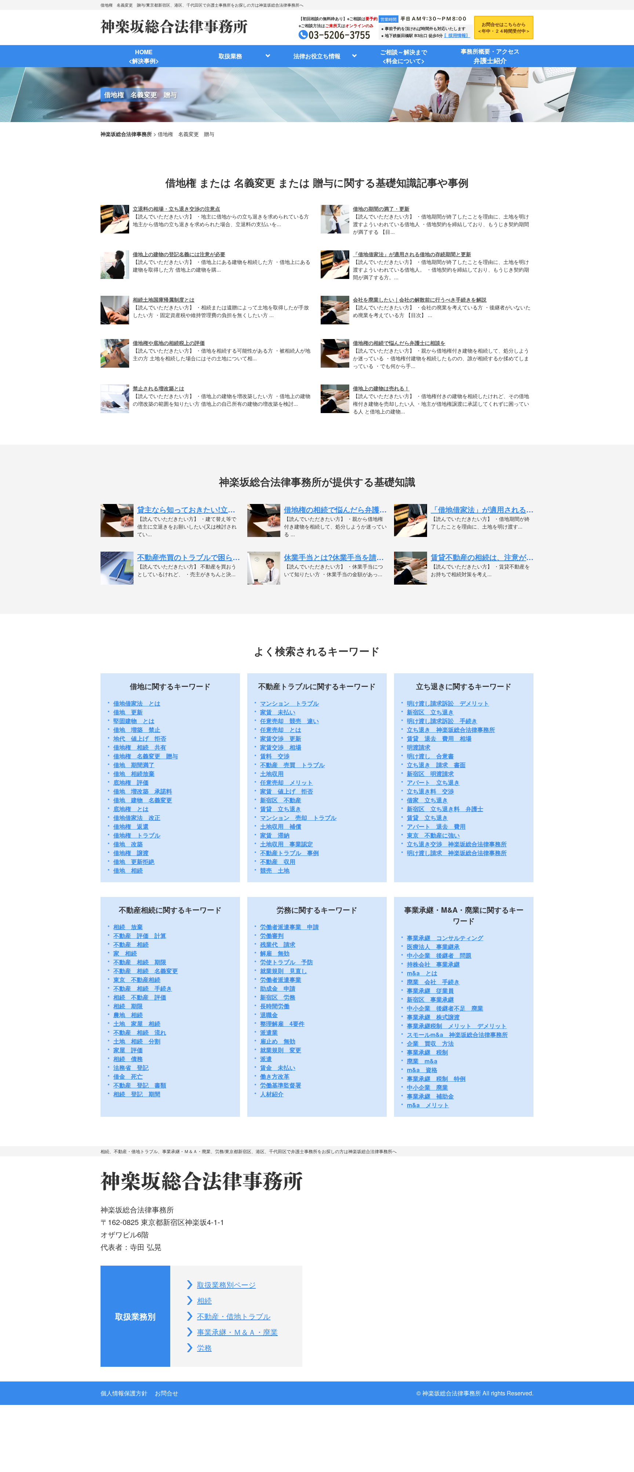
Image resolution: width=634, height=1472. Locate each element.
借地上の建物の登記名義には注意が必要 (179, 254)
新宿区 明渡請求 (430, 773)
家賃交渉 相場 (280, 747)
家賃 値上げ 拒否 (286, 791)
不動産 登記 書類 (139, 1085)
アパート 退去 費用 (436, 826)
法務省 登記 (131, 1067)
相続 (204, 1300)
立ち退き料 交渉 (430, 791)
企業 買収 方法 (430, 1043)
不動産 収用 (277, 861)
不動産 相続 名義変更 (145, 971)
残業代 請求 (277, 944)
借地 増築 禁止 (136, 729)
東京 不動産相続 (136, 979)
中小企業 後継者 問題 (439, 955)
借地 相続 (128, 870)
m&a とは (422, 973)
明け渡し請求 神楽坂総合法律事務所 (457, 853)
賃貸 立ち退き (280, 809)
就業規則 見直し (283, 971)
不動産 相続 (131, 944)
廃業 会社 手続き (433, 982)
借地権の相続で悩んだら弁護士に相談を (399, 342)
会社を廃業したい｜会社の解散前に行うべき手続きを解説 (420, 299)
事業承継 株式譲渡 (433, 1017)
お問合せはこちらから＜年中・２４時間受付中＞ (503, 27)
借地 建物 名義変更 (142, 800)
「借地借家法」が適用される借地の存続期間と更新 (412, 254)
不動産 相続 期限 (139, 962)
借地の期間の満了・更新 (381, 208)
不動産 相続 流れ (139, 1032)
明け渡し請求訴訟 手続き (442, 721)
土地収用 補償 (280, 826)
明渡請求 (418, 747)
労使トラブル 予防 (286, 962)
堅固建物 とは (133, 721)
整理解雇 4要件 (282, 1023)
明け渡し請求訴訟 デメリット (448, 703)
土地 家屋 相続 (136, 1023)
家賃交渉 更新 (280, 738)
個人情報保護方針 (124, 1393)
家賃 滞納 (274, 835)
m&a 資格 (422, 1070)
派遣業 (269, 1032)
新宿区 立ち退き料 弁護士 (445, 809)
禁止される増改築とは (158, 388)
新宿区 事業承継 (430, 999)
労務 (204, 1347)
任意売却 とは (280, 729)
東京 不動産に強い (433, 835)
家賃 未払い (277, 712)
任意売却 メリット (286, 782)
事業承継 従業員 (430, 990)
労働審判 (272, 935)
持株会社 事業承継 (433, 964)
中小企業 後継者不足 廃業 (445, 1008)
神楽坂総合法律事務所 (126, 133)
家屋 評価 (128, 1050)
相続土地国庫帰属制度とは (163, 299)
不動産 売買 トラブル (292, 765)
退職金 (269, 1015)
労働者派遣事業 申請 (289, 927)
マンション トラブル (289, 703)
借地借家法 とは (136, 703)
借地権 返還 (131, 826)
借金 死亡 (128, 1076)
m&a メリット (428, 1105)
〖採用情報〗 (457, 35)
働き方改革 (274, 1076)
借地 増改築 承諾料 (142, 791)
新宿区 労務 (277, 997)
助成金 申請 (277, 988)
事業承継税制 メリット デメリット (457, 1026)
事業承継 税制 (427, 1052)
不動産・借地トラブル (233, 1316)
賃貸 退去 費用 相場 (439, 738)
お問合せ (166, 1393)
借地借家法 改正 (136, 817)
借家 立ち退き (427, 800)
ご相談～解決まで (403, 56)
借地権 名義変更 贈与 (145, 756)
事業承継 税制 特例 (436, 1078)
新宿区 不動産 (280, 800)
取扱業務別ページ (226, 1284)
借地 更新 (128, 712)
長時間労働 (274, 1006)
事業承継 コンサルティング (445, 938)
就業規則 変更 (280, 1050)
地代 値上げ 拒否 (139, 738)
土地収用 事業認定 (286, 844)
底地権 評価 (131, 782)
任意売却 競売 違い (289, 721)
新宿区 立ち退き (430, 712)
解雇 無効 (274, 953)
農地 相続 (128, 1015)
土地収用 (272, 773)
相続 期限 (128, 1006)
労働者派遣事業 (280, 979)
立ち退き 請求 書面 (436, 765)
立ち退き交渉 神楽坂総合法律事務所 (457, 844)
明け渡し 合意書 (430, 756)
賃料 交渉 (274, 756)
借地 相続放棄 (133, 773)
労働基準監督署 (280, 1085)
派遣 (266, 1059)
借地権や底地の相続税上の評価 (169, 342)
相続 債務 (128, 1059)
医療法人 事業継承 (433, 946)
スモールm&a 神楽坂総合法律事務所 (457, 1034)
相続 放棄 (128, 927)
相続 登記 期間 (136, 1094)
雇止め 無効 (277, 1041)
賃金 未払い (277, 1067)
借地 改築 (128, 844)
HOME (144, 56)
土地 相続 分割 (136, 1041)
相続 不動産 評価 (139, 997)
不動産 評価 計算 (139, 935)
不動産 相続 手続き (142, 988)
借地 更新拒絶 (133, 861)
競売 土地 (274, 870)
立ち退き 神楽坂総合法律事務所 (451, 729)
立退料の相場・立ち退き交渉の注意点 (176, 208)
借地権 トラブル (136, 835)
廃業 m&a (422, 1061)
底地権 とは (131, 809)
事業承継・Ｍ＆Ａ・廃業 (237, 1331)
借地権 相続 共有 (139, 747)
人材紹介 (272, 1094)
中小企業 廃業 (427, 1087)
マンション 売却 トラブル (298, 817)
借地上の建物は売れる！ (381, 388)
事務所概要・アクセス (490, 56)
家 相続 (125, 953)
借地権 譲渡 (131, 853)
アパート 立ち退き (433, 782)
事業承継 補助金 (430, 1096)
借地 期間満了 (133, 765)
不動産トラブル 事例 (289, 853)
